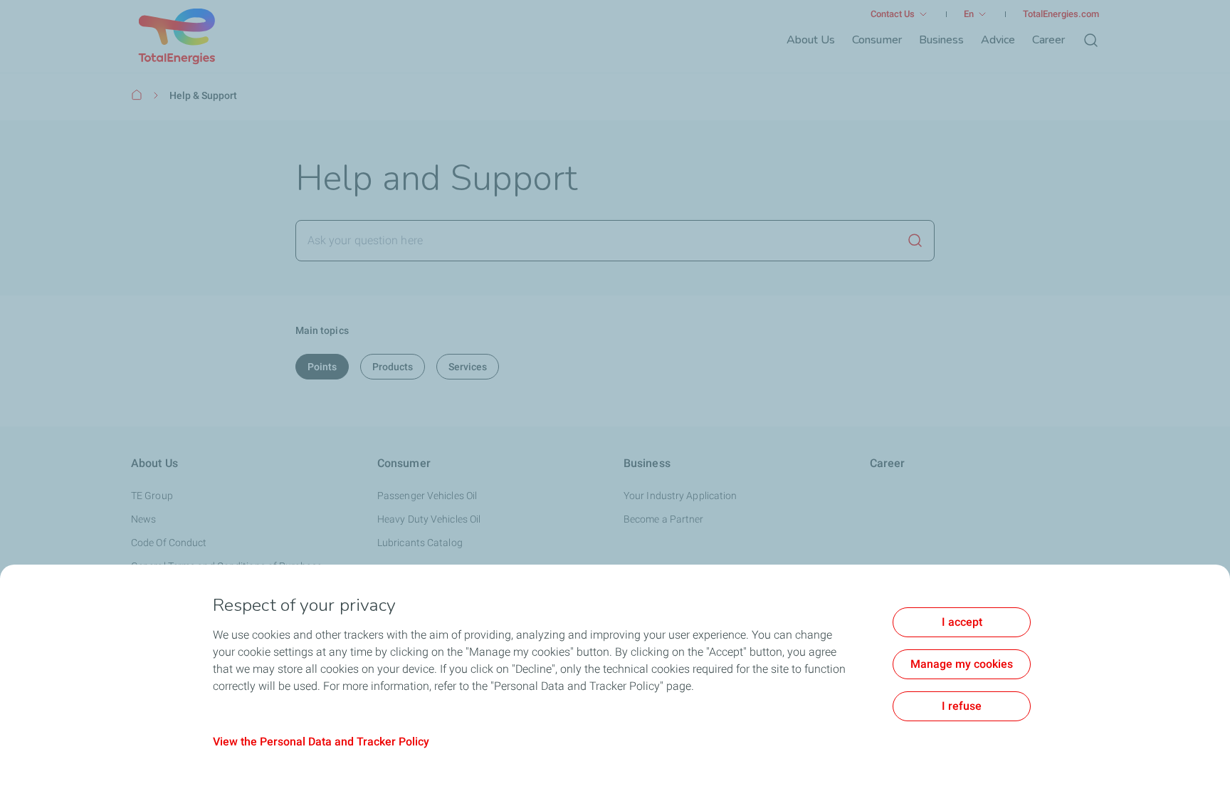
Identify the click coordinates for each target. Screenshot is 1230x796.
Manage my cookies (961, 664)
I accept (962, 622)
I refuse (962, 706)
